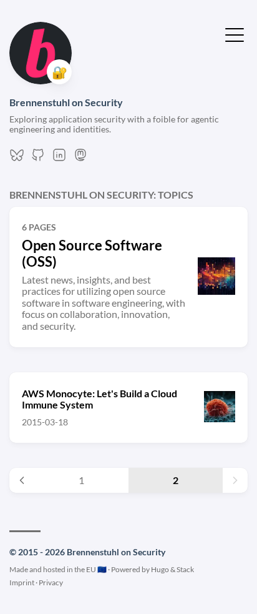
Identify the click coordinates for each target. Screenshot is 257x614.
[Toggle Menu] (234, 34)
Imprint (21, 582)
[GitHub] (38, 158)
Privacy (51, 582)
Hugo (160, 569)
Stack (185, 569)
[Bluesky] (16, 158)
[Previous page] (21, 480)
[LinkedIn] (59, 158)
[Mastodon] (80, 158)
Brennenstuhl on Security (66, 102)
